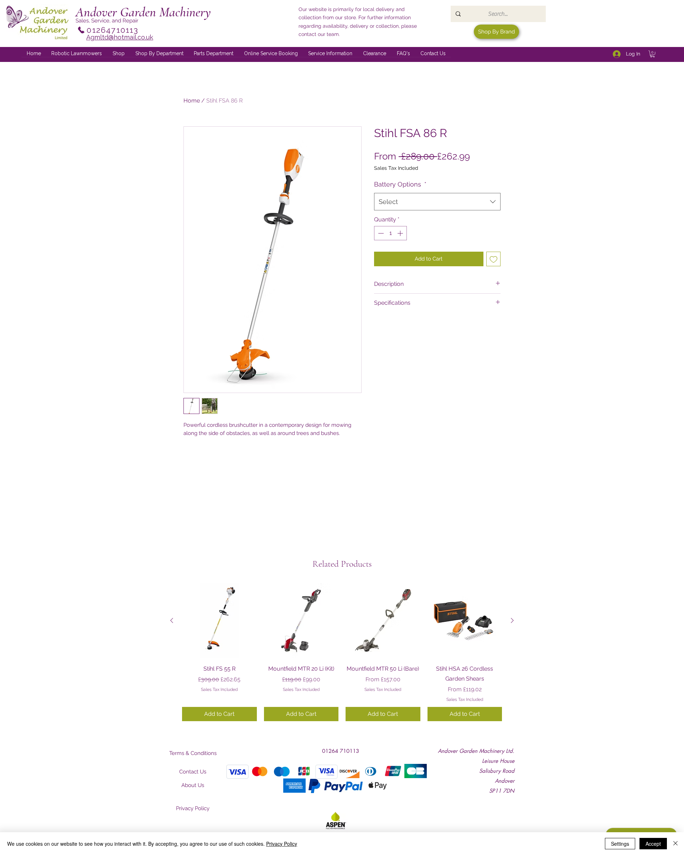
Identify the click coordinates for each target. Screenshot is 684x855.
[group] (342, 652)
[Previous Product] (171, 620)
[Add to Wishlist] (493, 259)
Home (191, 100)
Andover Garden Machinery (143, 12)
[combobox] (437, 202)
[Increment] (401, 233)
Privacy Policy (281, 843)
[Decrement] (380, 233)
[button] (159, 53)
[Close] (675, 843)
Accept (653, 843)
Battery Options (400, 184)
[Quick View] (219, 620)
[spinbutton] (390, 233)
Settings (620, 843)
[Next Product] (512, 620)
